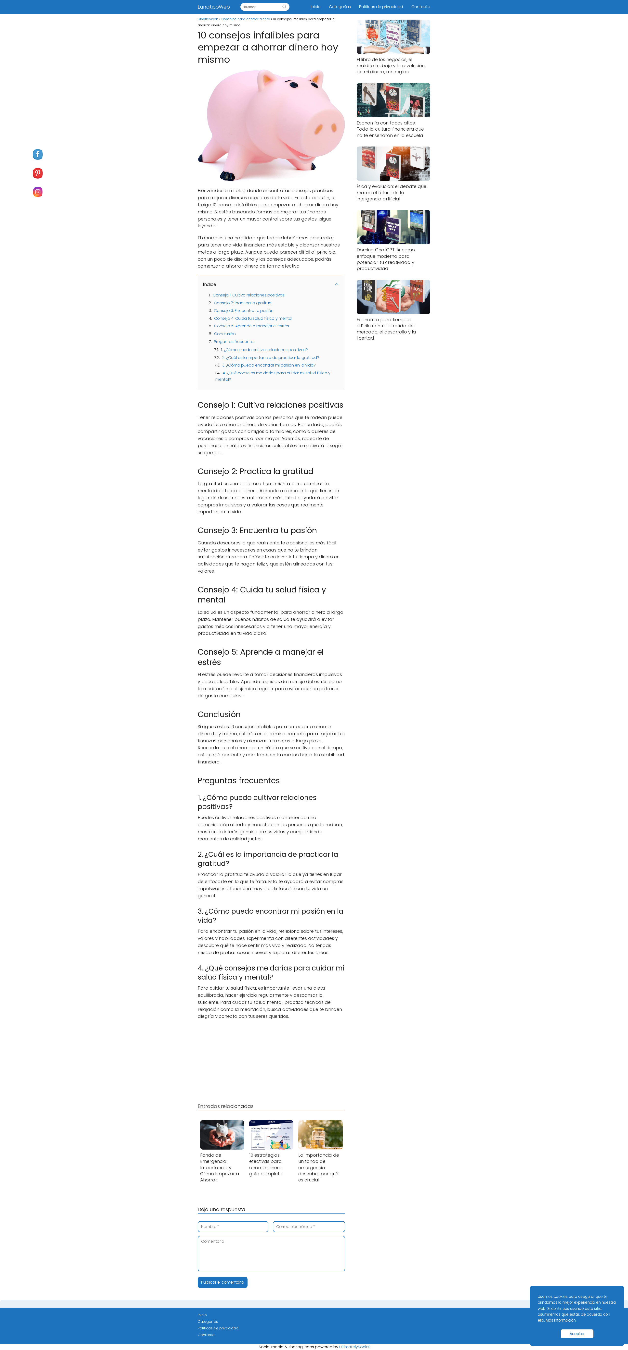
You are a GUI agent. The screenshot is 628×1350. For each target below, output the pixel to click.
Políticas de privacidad (381, 7)
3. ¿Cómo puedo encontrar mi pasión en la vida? (269, 365)
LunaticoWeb (214, 6)
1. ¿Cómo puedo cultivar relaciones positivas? (264, 350)
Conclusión (225, 334)
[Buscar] (284, 7)
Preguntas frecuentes (234, 341)
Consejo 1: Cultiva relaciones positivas (249, 295)
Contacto (420, 7)
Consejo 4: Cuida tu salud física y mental (253, 318)
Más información (561, 1320)
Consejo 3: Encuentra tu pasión (244, 310)
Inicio (316, 7)
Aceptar (577, 1333)
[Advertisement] (271, 1060)
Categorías (340, 7)
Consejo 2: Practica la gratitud (243, 303)
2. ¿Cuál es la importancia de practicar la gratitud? (270, 357)
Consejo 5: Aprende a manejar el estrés (251, 326)
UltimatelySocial (354, 1347)
